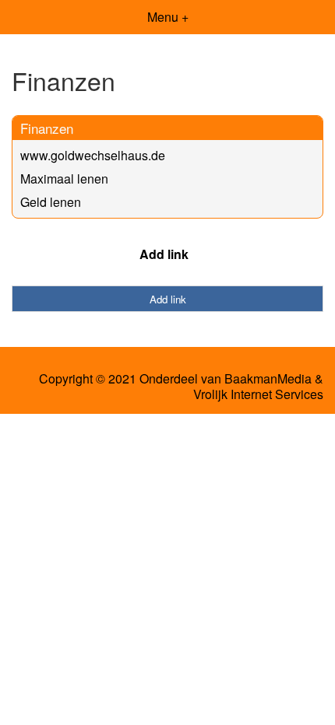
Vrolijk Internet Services (258, 394)
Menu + (168, 17)
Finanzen (46, 128)
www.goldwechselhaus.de (92, 155)
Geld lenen (50, 202)
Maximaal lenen (64, 178)
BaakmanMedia (268, 379)
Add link (164, 254)
